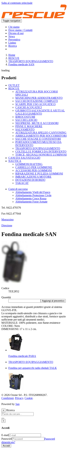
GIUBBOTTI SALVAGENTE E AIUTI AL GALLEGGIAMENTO (40, 112)
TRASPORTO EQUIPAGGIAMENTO (30, 61)
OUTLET (14, 85)
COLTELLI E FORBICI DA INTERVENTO (40, 151)
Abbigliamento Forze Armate (31, 201)
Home (11, 54)
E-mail (5, 435)
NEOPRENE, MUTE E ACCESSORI (36, 123)
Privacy (19, 398)
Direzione (6, 225)
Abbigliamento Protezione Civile (33, 195)
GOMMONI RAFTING (29, 164)
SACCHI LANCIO (26, 119)
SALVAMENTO (25, 129)
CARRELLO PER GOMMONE (33, 167)
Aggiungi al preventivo (53, 301)
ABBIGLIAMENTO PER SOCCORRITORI (41, 135)
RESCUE (13, 58)
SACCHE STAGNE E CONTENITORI (38, 138)
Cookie (29, 398)
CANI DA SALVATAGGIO (24, 157)
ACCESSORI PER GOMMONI (33, 170)
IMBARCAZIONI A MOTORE (33, 176)
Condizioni (7, 398)
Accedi (6, 445)
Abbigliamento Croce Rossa (30, 198)
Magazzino (7, 219)
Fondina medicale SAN (21, 64)
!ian (17, 404)
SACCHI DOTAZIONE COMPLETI (36, 101)
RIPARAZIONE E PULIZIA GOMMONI (39, 173)
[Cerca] (2, 418)
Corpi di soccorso (18, 189)
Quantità (6, 297)
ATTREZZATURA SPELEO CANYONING (40, 132)
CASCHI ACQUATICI (28, 107)
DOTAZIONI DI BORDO (30, 179)
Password (6, 438)
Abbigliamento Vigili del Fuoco (32, 192)
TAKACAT (22, 183)
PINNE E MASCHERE (28, 126)
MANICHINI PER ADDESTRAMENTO (39, 97)
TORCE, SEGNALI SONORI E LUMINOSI (41, 154)
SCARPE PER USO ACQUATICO (35, 104)
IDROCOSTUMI (25, 116)
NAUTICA (14, 160)
